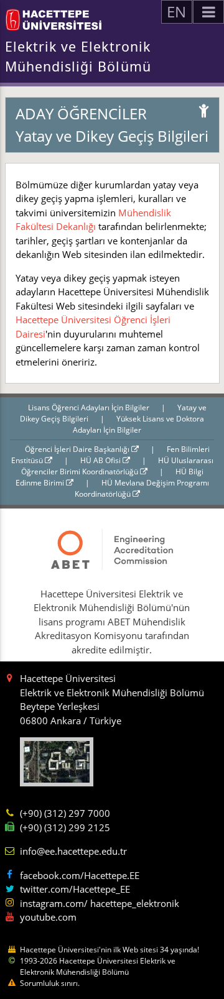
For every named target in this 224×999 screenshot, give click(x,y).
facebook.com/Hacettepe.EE (79, 875)
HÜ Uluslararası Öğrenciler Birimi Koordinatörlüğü (117, 466)
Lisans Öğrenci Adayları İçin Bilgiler (89, 407)
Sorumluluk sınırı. (50, 983)
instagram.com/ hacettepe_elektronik (99, 903)
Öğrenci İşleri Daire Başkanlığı (78, 449)
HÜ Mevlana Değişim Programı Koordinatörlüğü (142, 488)
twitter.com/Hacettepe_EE (75, 889)
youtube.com (48, 917)
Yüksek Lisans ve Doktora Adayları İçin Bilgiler (138, 424)
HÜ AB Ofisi (101, 460)
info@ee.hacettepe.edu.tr (73, 851)
